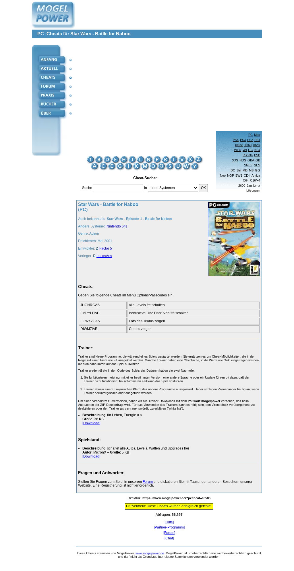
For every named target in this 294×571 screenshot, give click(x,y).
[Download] (91, 423)
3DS (235, 160)
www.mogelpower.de (150, 553)
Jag (249, 185)
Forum (148, 482)
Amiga (256, 175)
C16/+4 (255, 180)
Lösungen (253, 190)
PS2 (250, 140)
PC (250, 134)
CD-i (247, 175)
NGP (230, 175)
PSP (257, 155)
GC (250, 150)
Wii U (237, 150)
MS (251, 170)
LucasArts (104, 256)
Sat (239, 170)
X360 (248, 145)
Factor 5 (105, 248)
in (145, 188)
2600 (241, 185)
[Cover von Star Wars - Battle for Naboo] (232, 239)
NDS (242, 160)
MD (245, 170)
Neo (223, 175)
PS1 (257, 140)
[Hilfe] (169, 522)
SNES (248, 165)
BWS (238, 175)
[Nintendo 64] (116, 226)
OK (203, 188)
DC (233, 170)
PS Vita (248, 155)
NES (257, 165)
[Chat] (169, 538)
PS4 (236, 140)
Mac (257, 134)
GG (257, 170)
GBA (250, 160)
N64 (257, 150)
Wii (245, 150)
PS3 (243, 140)
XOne (239, 145)
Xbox (256, 145)
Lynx (256, 185)
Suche (87, 188)
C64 (246, 180)
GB (258, 160)
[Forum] (169, 533)
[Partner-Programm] (169, 527)
